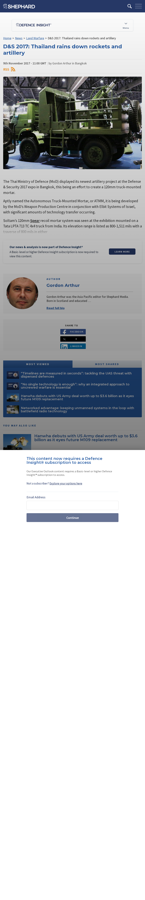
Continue (72, 518)
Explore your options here (66, 483)
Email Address (36, 497)
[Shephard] (19, 6)
